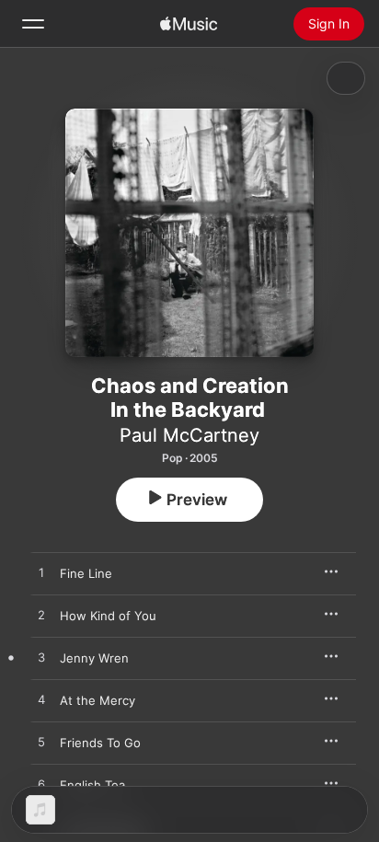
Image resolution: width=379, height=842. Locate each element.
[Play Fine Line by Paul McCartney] (41, 573)
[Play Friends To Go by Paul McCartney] (41, 742)
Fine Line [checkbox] (86, 573)
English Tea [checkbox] (92, 785)
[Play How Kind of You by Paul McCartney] (41, 615)
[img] (188, 24)
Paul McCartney (189, 435)
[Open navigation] (33, 24)
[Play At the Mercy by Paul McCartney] (41, 700)
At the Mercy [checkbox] (97, 700)
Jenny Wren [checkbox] (94, 658)
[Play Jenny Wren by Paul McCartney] (41, 658)
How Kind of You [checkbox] (108, 615)
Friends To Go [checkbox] (100, 742)
